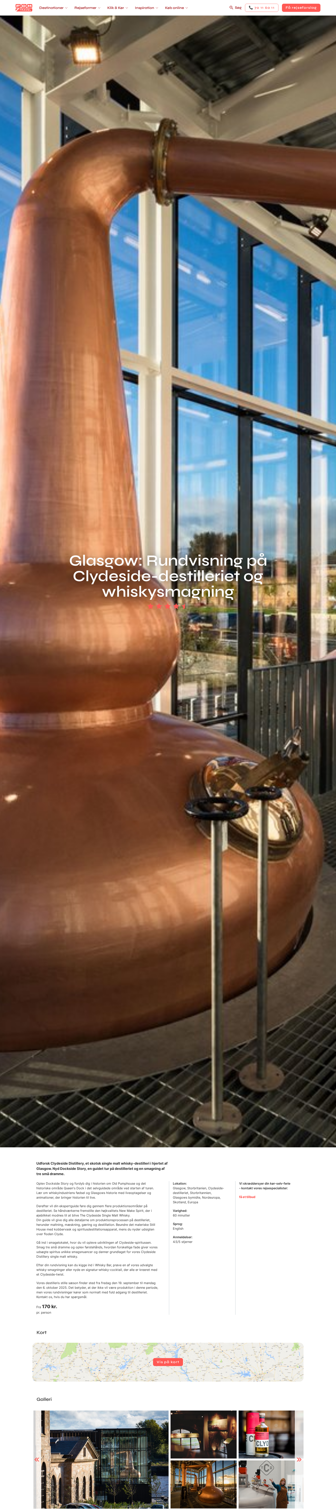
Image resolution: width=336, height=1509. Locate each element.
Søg (238, 7)
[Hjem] (24, 7)
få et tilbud (247, 1197)
